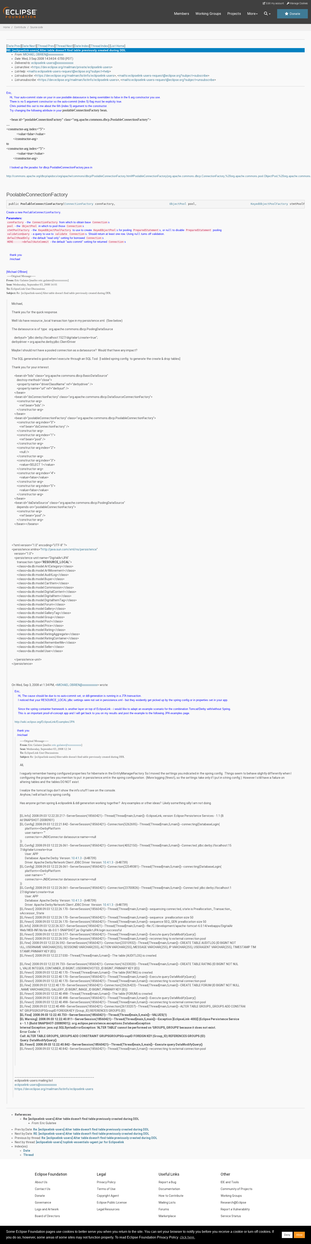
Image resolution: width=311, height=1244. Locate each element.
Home (6, 27)
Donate (294, 14)
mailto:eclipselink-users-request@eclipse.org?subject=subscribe (163, 75)
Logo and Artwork (47, 1209)
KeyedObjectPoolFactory (269, 203)
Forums (164, 1209)
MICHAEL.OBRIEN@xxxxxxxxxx (43, 54)
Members (181, 13)
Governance (43, 1202)
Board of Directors (47, 1216)
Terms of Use (106, 1189)
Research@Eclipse (233, 1202)
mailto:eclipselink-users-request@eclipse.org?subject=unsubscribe (168, 80)
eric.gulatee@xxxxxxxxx (66, 745)
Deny (287, 1234)
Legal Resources (108, 1209)
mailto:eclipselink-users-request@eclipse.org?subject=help (68, 71)
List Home (117, 46)
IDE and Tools (230, 1182)
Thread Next (64, 46)
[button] (267, 13)
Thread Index (99, 46)
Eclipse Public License (112, 1202)
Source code (36, 27)
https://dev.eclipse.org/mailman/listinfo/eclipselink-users (75, 75)
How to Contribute (171, 1195)
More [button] (251, 13)
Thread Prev (45, 46)
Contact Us (42, 1189)
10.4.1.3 (76, 858)
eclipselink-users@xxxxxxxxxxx (52, 63)
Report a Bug (167, 1182)
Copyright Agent (108, 1195)
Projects (234, 13)
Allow (299, 1234)
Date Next (29, 46)
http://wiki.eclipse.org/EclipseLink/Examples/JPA (45, 721)
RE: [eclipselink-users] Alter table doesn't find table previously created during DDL (91, 1133)
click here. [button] (187, 1237)
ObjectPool (177, 203)
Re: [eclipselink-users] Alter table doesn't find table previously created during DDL (81, 1119)
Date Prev (14, 46)
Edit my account (275, 3)
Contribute (20, 27)
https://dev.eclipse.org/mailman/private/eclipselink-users (71, 67)
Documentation (169, 1189)
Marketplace (167, 1216)
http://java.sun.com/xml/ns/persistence (69, 549)
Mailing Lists (167, 1202)
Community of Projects (236, 1189)
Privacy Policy (106, 1182)
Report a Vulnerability (235, 1209)
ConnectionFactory (79, 203)
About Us (41, 1182)
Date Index (81, 46)
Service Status (231, 1216)
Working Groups (208, 13)
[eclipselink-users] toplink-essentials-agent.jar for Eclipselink (80, 1142)
